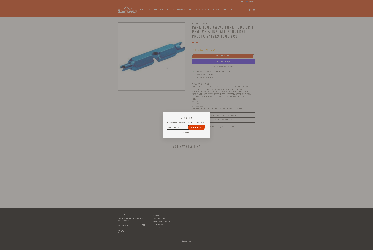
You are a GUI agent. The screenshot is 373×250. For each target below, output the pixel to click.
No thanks (186, 132)
